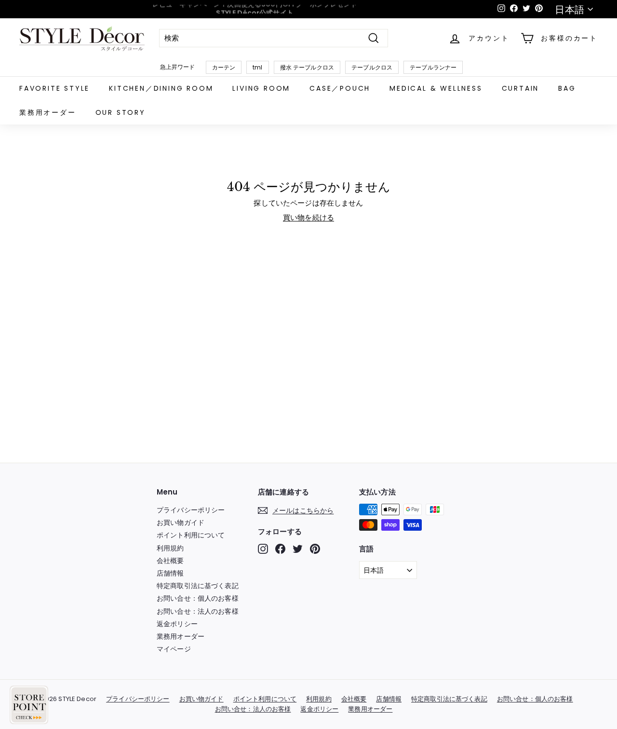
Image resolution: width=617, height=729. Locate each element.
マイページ (174, 649)
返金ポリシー (177, 624)
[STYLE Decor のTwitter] (298, 549)
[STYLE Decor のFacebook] (280, 549)
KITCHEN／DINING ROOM (161, 88)
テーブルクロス (371, 67)
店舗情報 (170, 573)
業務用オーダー (47, 112)
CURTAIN (520, 88)
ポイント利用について (191, 535)
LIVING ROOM (261, 88)
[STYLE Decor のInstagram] (263, 549)
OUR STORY (120, 112)
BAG (567, 88)
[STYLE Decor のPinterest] (315, 549)
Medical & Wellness (435, 88)
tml (257, 67)
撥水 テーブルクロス (307, 67)
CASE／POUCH (339, 88)
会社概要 (170, 560)
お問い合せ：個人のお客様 (198, 598)
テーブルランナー (433, 67)
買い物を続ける (308, 217)
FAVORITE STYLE (54, 88)
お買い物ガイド (180, 522)
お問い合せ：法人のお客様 (198, 611)
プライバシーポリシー (191, 510)
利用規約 (170, 548)
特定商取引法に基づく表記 (198, 586)
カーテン (224, 67)
